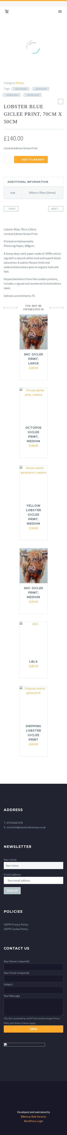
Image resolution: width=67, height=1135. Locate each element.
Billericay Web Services (33, 1116)
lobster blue (12, 94)
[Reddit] (30, 74)
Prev (12, 208)
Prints (20, 83)
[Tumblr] (19, 74)
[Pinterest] (14, 74)
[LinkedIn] (25, 74)
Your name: (10, 859)
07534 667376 (15, 823)
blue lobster (21, 88)
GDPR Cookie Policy (16, 929)
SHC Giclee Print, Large (33, 359)
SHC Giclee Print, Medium (33, 592)
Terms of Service (21, 1023)
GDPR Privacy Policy (16, 924)
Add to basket (33, 159)
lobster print (33, 94)
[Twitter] (9, 74)
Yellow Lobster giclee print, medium (33, 514)
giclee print (41, 88)
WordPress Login (33, 1121)
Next (54, 208)
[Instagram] (11, 3)
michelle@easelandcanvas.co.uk (26, 827)
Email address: (12, 874)
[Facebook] (5, 3)
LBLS (33, 661)
